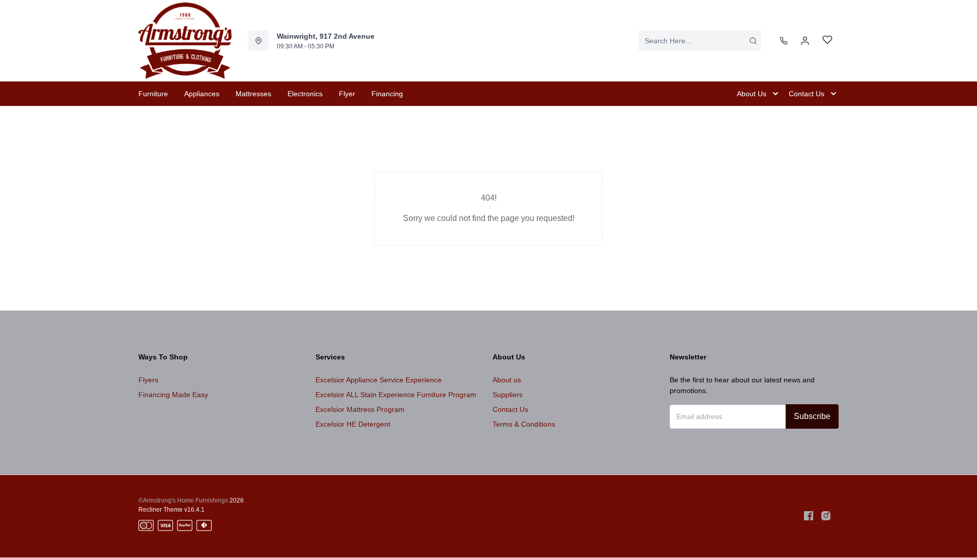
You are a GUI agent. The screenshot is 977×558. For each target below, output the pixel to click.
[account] (805, 41)
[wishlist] (827, 41)
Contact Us (510, 409)
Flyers (148, 380)
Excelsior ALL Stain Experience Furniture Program (395, 394)
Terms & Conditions (524, 424)
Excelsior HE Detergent (352, 424)
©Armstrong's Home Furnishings (183, 500)
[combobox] (700, 41)
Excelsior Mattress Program (360, 409)
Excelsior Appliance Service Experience (378, 380)
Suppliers (508, 394)
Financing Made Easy (173, 394)
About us (507, 380)
